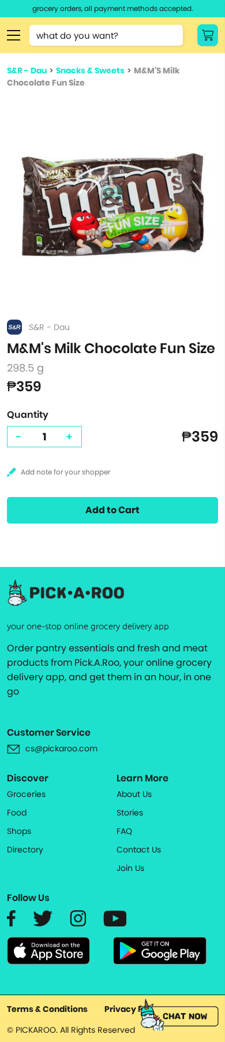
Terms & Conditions (47, 1009)
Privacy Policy (133, 1009)
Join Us (130, 868)
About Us (134, 794)
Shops (19, 831)
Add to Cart (112, 510)
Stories (130, 812)
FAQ (124, 831)
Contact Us (139, 849)
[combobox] (106, 35)
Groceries (26, 794)
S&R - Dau (27, 70)
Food (17, 812)
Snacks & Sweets (90, 70)
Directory (25, 849)
